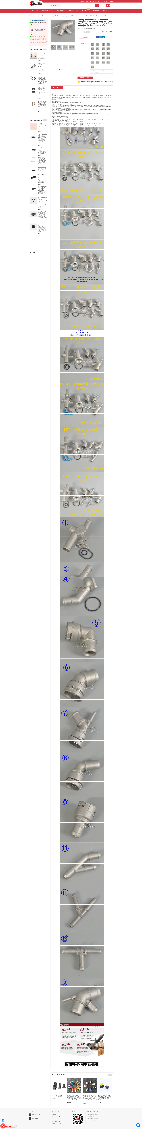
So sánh (111, 1)
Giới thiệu (54, 1114)
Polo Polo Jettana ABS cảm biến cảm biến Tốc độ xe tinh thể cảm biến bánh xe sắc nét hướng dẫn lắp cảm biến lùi (42, 55)
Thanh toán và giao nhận (57, 1119)
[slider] (80, 31)
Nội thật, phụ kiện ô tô (93, 1118)
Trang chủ (34, 10)
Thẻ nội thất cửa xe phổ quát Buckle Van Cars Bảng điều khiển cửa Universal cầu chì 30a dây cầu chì (42, 126)
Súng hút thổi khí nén (92, 1114)
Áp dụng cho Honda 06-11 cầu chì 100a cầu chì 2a (58, 1096)
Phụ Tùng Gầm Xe (73, 10)
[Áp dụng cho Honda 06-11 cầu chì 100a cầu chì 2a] (59, 1085)
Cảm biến (49, 14)
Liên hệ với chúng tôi (56, 1123)
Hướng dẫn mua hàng (56, 1116)
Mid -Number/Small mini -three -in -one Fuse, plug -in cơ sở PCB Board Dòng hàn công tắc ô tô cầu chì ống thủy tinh (104, 1097)
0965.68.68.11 (35, 1118)
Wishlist (105, 1)
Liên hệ (105, 10)
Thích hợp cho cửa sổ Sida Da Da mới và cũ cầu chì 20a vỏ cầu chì (42, 169)
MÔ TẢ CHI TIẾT (57, 87)
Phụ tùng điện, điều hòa (40, 14)
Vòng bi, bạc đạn (92, 1121)
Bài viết (96, 10)
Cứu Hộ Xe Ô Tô (85, 10)
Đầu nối (90, 1123)
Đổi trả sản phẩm (56, 1121)
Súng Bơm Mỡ (91, 1116)
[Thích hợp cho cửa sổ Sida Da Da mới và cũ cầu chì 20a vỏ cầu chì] (33, 170)
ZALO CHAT (75, 1112)
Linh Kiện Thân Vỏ (46, 10)
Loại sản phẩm (54, 5)
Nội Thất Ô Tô (60, 10)
